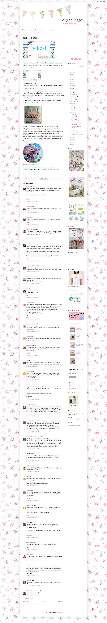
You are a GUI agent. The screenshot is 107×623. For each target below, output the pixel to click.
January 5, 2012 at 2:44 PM (32, 224)
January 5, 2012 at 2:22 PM (32, 201)
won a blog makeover (31, 85)
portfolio (51, 30)
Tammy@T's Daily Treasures (33, 436)
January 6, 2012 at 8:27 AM (32, 471)
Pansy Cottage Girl (30, 229)
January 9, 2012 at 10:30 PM (33, 586)
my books (33, 30)
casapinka (28, 565)
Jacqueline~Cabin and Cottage (33, 266)
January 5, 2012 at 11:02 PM (33, 415)
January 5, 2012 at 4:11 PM (32, 283)
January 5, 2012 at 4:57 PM (32, 340)
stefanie (28, 336)
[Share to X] (44, 179)
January (73, 119)
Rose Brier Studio (30, 404)
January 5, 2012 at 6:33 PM (32, 355)
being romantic (74, 130)
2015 (71, 85)
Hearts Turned (29, 505)
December (73, 94)
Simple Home (29, 345)
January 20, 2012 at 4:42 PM (33, 595)
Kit (27, 360)
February (73, 116)
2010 (71, 139)
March (73, 114)
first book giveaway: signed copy (79, 328)
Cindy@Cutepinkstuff (31, 420)
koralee (28, 554)
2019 (71, 77)
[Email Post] (38, 178)
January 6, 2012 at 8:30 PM (32, 517)
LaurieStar (28, 580)
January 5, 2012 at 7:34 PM (32, 380)
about (42, 30)
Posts (71, 385)
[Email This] (41, 179)
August (73, 103)
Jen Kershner (29, 465)
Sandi (27, 217)
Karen (27, 522)
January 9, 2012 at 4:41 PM (32, 575)
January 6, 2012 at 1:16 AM (32, 431)
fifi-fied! (78, 359)
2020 (71, 74)
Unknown (28, 371)
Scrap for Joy (29, 302)
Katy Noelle (29, 243)
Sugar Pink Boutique (31, 324)
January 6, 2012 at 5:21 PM (32, 485)
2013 (71, 90)
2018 (71, 79)
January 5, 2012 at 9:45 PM (32, 399)
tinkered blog (74, 132)
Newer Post (26, 601)
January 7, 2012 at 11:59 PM (33, 560)
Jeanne (28, 490)
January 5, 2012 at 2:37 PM (32, 212)
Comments (73, 388)
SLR (27, 276)
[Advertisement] (76, 42)
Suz (27, 288)
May (72, 110)
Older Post (60, 601)
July (72, 105)
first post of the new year (77, 134)
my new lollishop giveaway (78, 352)
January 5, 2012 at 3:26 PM (32, 271)
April (72, 112)
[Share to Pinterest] (47, 179)
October (73, 99)
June (72, 107)
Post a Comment (29, 598)
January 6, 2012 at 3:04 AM (32, 448)
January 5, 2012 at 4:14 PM (32, 297)
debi (27, 476)
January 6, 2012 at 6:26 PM (32, 500)
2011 (71, 137)
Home (43, 601)
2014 (71, 88)
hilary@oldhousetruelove (32, 590)
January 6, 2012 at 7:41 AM (32, 461)
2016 (71, 83)
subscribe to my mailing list (76, 370)
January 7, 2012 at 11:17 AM (33, 537)
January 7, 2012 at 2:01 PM (32, 549)
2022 (71, 72)
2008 (71, 144)
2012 (71, 92)
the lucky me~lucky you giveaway (79, 344)
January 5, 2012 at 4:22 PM (32, 319)
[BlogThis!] (42, 179)
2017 (71, 81)
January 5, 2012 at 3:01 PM (32, 238)
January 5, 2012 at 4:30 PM (32, 331)
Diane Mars (29, 206)
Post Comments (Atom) (34, 604)
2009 (71, 142)
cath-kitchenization (75, 120)
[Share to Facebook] (45, 179)
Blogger (60, 612)
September (74, 101)
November (74, 96)
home (24, 30)
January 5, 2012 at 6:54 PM (32, 366)
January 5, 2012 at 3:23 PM (32, 261)
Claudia (28, 186)
